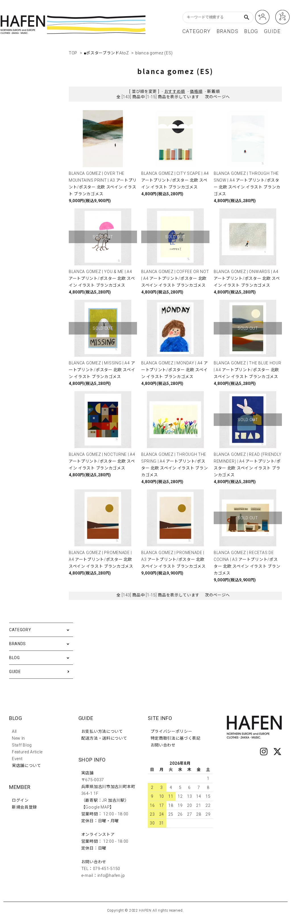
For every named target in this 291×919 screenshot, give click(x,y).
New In (18, 738)
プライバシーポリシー (171, 731)
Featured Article (27, 752)
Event (17, 758)
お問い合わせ (163, 745)
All (14, 731)
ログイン (20, 800)
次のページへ (217, 97)
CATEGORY (196, 31)
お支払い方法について (102, 731)
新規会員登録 (24, 807)
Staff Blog (22, 745)
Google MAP (97, 807)
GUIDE (272, 31)
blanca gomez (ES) (154, 53)
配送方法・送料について (104, 738)
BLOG (251, 31)
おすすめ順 (174, 91)
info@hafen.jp (111, 875)
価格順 (196, 91)
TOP (73, 53)
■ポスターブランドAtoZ (106, 53)
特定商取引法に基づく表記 (176, 738)
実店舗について (26, 765)
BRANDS (228, 31)
